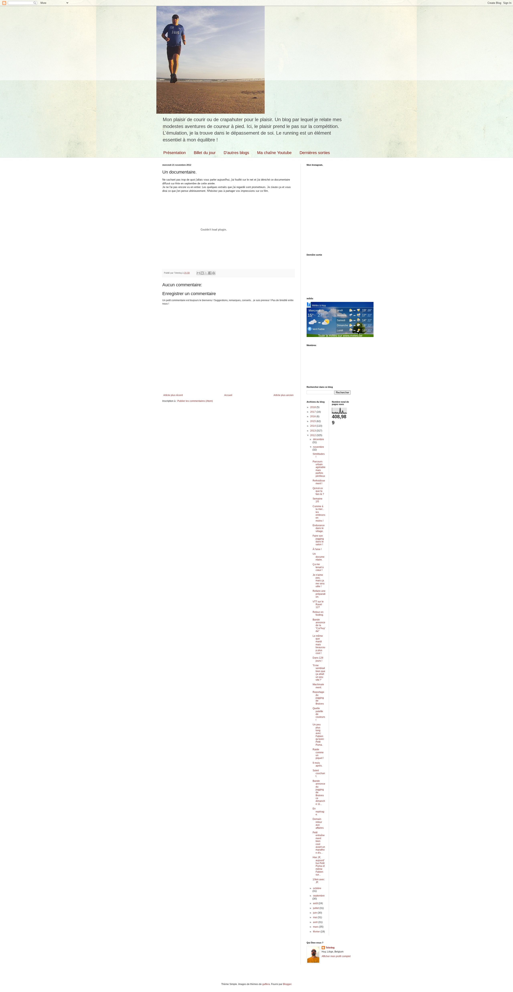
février (316, 931)
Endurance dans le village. (319, 528)
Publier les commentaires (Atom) (195, 401)
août (315, 903)
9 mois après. (317, 764)
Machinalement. (318, 686)
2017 (313, 411)
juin (315, 912)
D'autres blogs (236, 152)
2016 (313, 416)
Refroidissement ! (319, 482)
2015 (313, 421)
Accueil (228, 395)
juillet (316, 908)
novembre (318, 447)
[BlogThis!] (202, 273)
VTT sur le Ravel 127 (318, 604)
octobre (317, 888)
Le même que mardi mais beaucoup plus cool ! (319, 645)
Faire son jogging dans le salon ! (318, 540)
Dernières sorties (315, 152)
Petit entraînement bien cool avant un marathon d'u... (319, 842)
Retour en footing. (318, 613)
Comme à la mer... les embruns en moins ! (319, 513)
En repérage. (318, 811)
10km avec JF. (318, 881)
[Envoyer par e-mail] (198, 273)
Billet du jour (205, 152)
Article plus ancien (284, 395)
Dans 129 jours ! (318, 659)
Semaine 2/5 (317, 500)
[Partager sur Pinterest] (214, 273)
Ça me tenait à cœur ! (318, 567)
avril (315, 922)
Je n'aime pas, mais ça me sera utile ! (318, 581)
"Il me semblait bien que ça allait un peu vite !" (319, 672)
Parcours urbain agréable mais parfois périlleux (319, 468)
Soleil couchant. (319, 773)
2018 (313, 407)
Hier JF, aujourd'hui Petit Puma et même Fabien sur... (319, 866)
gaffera (266, 984)
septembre (319, 895)
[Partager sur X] (206, 273)
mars (316, 926)
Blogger (287, 984)
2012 (313, 435)
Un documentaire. (318, 556)
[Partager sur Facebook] (210, 273)
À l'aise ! (317, 549)
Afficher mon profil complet (336, 956)
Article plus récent (173, 395)
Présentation (174, 152)
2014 (313, 425)
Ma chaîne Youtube (274, 152)
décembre (318, 439)
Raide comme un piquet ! (318, 753)
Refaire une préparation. (319, 594)
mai (315, 917)
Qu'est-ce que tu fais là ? (318, 491)
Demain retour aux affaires (318, 823)
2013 (313, 430)
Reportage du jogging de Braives (318, 698)
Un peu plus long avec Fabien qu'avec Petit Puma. (318, 734)
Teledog (330, 947)
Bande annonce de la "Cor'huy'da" (319, 625)
